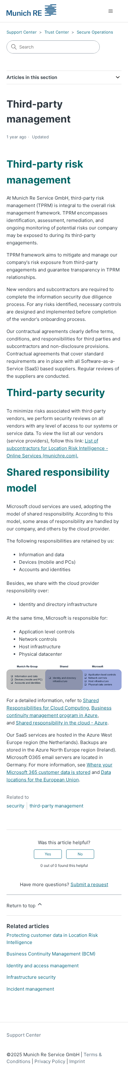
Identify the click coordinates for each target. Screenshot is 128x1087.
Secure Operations (95, 32)
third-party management (56, 806)
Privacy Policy (50, 1061)
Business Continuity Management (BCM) (51, 954)
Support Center (22, 32)
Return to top (22, 906)
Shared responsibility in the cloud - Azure (61, 723)
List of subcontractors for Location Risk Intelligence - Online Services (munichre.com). (57, 448)
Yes (48, 854)
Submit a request (89, 884)
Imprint (77, 1061)
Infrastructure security (31, 977)
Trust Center (56, 32)
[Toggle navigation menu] (110, 11)
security (15, 806)
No (80, 854)
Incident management (30, 989)
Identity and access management (43, 966)
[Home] (32, 11)
